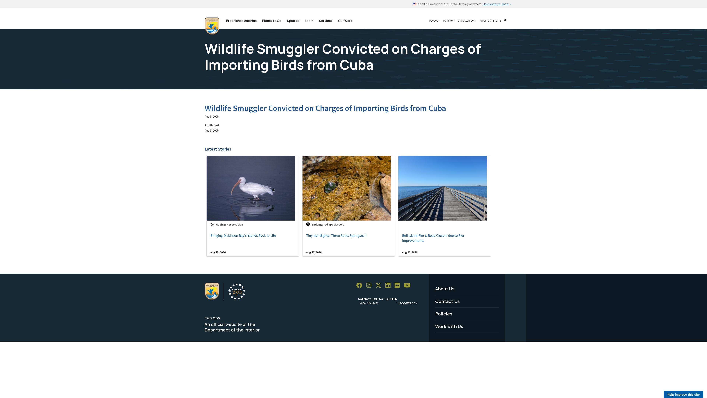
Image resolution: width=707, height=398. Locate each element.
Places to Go (271, 21)
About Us (445, 289)
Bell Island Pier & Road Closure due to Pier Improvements (433, 238)
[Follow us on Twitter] (379, 285)
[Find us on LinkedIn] (389, 285)
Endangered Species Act (328, 224)
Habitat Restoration (229, 224)
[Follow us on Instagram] (370, 285)
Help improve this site (683, 394)
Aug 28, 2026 (218, 252)
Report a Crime (488, 20)
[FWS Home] (212, 26)
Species (293, 21)
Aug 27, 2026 (314, 252)
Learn (309, 21)
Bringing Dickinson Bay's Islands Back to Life (243, 235)
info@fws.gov (407, 303)
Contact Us (447, 301)
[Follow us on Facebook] (360, 285)
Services (326, 21)
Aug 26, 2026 (410, 252)
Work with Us (449, 326)
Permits (448, 20)
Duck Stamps (466, 20)
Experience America (241, 21)
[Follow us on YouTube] (408, 285)
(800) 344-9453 (369, 303)
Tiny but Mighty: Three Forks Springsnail (336, 235)
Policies (443, 314)
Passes (433, 20)
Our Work (345, 21)
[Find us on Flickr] (398, 285)
